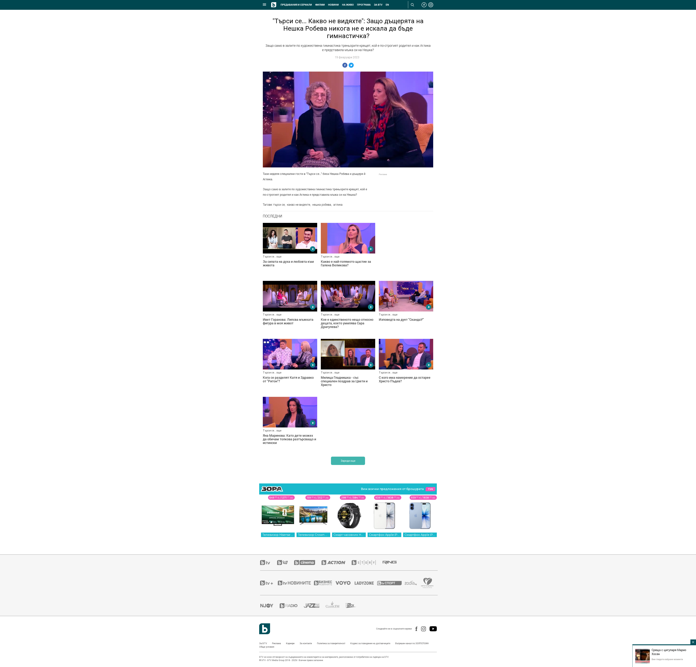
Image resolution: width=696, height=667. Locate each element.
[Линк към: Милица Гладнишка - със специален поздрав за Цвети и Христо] (348, 366)
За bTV (378, 4)
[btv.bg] (268, 562)
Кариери (290, 643)
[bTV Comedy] (285, 562)
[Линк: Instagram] (421, 628)
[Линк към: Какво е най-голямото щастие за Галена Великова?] (348, 250)
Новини (333, 4)
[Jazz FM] (315, 605)
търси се (279, 205)
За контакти (306, 643)
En (387, 4)
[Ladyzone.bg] (366, 583)
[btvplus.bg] (268, 583)
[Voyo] (345, 582)
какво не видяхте (298, 205)
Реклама (276, 643)
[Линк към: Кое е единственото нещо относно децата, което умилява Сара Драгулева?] (348, 308)
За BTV (263, 643)
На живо (348, 4)
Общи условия (266, 647)
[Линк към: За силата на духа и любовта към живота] (290, 250)
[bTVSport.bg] (391, 583)
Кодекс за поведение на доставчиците (370, 643)
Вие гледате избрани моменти (667, 659)
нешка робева (321, 205)
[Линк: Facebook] (414, 629)
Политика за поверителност (331, 643)
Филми (320, 4)
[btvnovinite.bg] (295, 583)
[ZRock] (354, 605)
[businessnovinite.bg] (325, 583)
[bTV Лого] (264, 628)
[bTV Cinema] (308, 562)
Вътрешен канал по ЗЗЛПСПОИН (412, 643)
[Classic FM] (336, 605)
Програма (364, 4)
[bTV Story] (367, 562)
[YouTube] (431, 628)
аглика (338, 205)
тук (430, 489)
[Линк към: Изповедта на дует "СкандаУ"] (406, 308)
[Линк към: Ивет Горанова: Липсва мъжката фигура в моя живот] (290, 308)
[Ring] (392, 562)
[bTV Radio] (292, 605)
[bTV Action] (337, 562)
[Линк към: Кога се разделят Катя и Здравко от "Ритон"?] (290, 366)
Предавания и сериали (296, 4)
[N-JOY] (270, 605)
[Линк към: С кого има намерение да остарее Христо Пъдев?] (406, 366)
